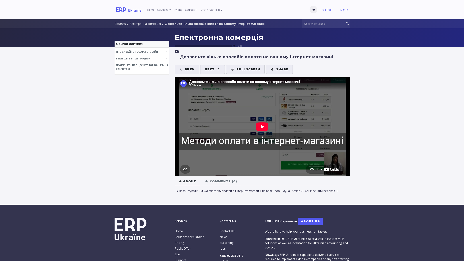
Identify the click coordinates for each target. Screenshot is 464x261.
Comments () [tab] (223, 181)
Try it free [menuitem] (326, 9)
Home (179, 231)
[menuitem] (151, 9)
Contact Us (227, 231)
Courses (120, 24)
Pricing (179, 243)
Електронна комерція (219, 37)
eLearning (227, 243)
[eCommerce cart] (313, 9)
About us (310, 221)
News (223, 237)
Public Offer (183, 248)
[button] (142, 51)
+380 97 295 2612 (231, 256)
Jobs (223, 248)
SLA (177, 254)
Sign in (344, 9)
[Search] (345, 23)
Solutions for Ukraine (189, 237)
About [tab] (189, 181)
